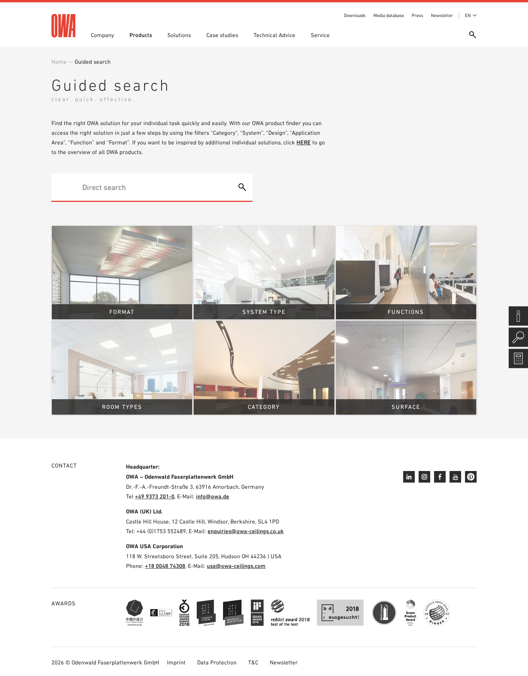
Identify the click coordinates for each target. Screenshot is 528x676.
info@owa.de (212, 496)
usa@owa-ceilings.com (236, 565)
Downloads (355, 15)
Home (58, 61)
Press (417, 15)
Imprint (176, 662)
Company (102, 35)
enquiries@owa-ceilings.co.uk (246, 531)
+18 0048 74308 (165, 565)
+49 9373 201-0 (154, 496)
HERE (303, 142)
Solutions (179, 35)
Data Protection (217, 662)
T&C (253, 662)
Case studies (222, 35)
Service (320, 35)
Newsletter (442, 15)
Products (140, 35)
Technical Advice (274, 35)
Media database (388, 15)
